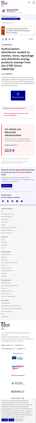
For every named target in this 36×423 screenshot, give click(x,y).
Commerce (4, 265)
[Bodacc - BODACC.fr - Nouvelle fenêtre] (18, 391)
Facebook (3, 201)
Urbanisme (4, 276)
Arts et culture (4, 260)
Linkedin (12, 201)
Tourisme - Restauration (7, 270)
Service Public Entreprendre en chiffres (10, 306)
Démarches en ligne (6, 283)
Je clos (2, 248)
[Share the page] (9, 39)
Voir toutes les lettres (6, 189)
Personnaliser (19, 420)
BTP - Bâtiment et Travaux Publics (9, 262)
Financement (4, 222)
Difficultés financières (6, 216)
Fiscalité (3, 225)
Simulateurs (4, 288)
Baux (2, 211)
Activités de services (6, 254)
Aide (2, 314)
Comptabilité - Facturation (7, 214)
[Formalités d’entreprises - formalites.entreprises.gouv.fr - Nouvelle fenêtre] (18, 375)
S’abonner (6, 186)
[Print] (6, 39)
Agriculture (4, 257)
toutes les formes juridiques (10, 19)
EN (31, 39)
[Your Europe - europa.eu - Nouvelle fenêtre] (18, 357)
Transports (4, 273)
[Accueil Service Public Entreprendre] (12, 13)
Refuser (11, 420)
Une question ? (4, 316)
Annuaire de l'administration (8, 296)
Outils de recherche (6, 293)
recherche (29, 2)
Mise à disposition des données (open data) (11, 308)
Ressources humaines (6, 233)
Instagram (17, 201)
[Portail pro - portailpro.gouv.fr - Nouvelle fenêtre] (18, 367)
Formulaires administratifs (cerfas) (9, 285)
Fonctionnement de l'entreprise (8, 227)
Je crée (3, 239)
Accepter (4, 420)
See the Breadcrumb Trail (7, 22)
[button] (12, 39)
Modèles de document (6, 291)
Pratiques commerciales (7, 230)
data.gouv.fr (20, 349)
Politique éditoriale (6, 303)
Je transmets (4, 245)
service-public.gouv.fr (7, 349)
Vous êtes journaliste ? (6, 311)
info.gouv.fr (18, 345)
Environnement (5, 219)
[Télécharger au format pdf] (3, 39)
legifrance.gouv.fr (6, 345)
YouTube (21, 201)
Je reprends (4, 242)
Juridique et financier (6, 268)
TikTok (7, 201)
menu (33, 3)
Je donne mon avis (10, 145)
